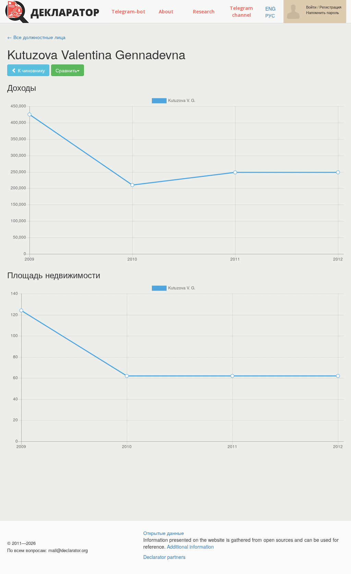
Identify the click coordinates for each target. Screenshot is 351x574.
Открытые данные (163, 532)
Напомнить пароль (322, 12)
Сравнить (66, 70)
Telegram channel (241, 11)
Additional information (190, 546)
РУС (270, 15)
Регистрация (330, 7)
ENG (270, 8)
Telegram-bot (128, 11)
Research (204, 11)
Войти (311, 7)
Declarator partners (164, 556)
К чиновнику (30, 70)
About (166, 11)
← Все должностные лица (36, 37)
